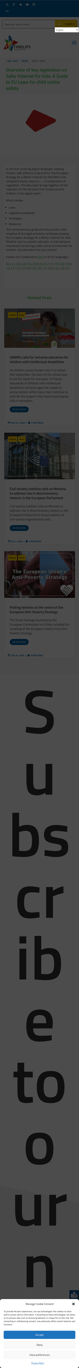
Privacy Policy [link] (37, 1363)
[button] (73, 1304)
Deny (40, 1345)
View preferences (39, 1355)
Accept (39, 1335)
